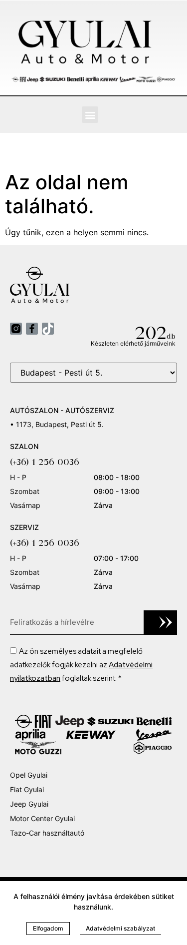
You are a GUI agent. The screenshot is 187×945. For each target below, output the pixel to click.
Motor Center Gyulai (42, 818)
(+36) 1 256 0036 (44, 462)
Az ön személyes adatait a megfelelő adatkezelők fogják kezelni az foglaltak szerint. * (81, 664)
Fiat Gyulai (27, 789)
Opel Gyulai (28, 775)
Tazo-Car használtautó (47, 833)
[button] (90, 114)
